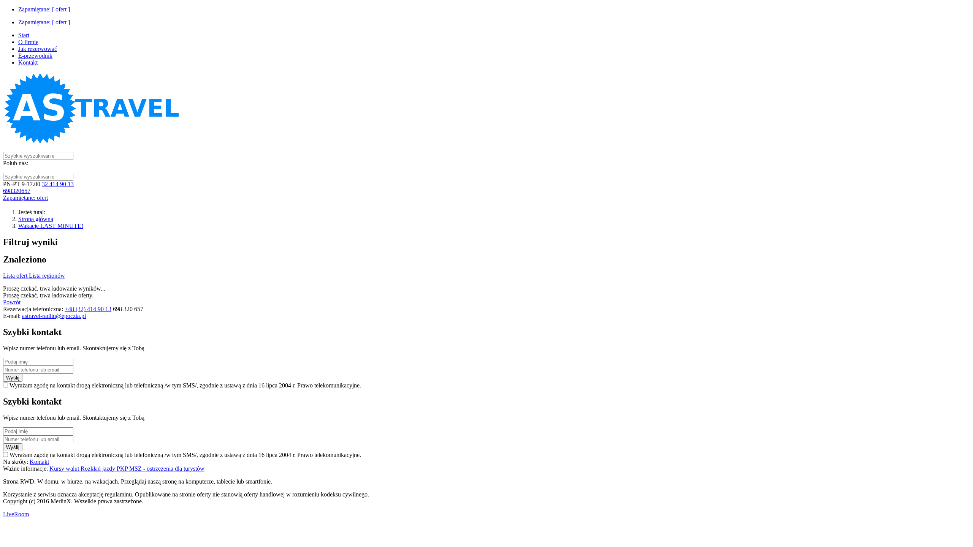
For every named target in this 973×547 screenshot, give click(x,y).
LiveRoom (16, 514)
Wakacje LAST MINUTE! (50, 226)
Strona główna (35, 219)
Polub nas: (15, 163)
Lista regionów (47, 275)
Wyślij (12, 378)
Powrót (12, 302)
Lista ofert (16, 275)
